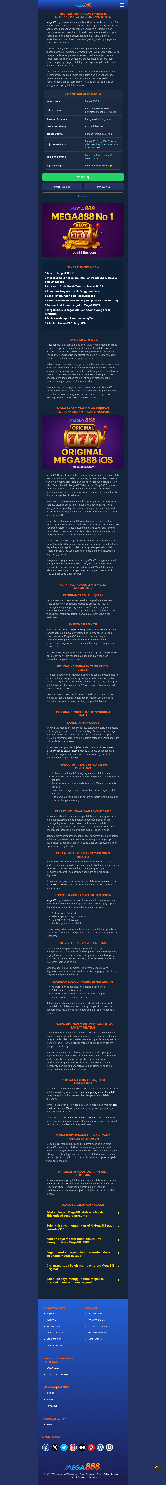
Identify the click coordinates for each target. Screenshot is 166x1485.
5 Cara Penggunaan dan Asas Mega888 (70, 296)
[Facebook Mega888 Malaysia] (45, 1447)
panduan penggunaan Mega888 (97, 1092)
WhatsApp (83, 177)
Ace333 (105, 144)
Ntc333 (114, 144)
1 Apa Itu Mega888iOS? (59, 273)
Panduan (90, 155)
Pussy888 (101, 141)
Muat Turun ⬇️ (62, 186)
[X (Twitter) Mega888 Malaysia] (55, 1447)
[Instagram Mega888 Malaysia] (73, 1447)
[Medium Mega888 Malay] (82, 1447)
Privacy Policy (103, 1474)
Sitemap (93, 1477)
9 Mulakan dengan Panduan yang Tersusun (73, 318)
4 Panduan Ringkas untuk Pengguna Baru (72, 291)
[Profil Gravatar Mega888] (109, 1447)
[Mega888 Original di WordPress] (100, 1447)
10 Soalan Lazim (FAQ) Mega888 (65, 323)
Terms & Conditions (78, 1477)
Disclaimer (116, 1474)
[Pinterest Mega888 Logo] (91, 1447)
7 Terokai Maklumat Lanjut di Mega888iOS (72, 305)
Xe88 (97, 147)
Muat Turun (102, 155)
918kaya (89, 147)
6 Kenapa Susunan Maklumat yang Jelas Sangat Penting (81, 300)
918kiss (112, 141)
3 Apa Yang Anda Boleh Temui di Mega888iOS (74, 286)
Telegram (83, 196)
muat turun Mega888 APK (82, 1117)
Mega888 (51, 22)
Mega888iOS (92, 101)
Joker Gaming (92, 144)
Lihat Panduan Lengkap (98, 165)
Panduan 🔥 (103, 186)
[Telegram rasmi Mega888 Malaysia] (64, 1447)
